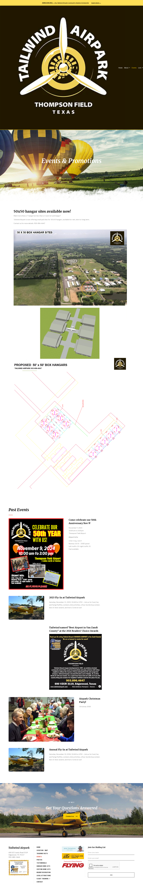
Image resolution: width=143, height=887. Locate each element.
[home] (63, 68)
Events (134, 68)
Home (120, 68)
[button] (127, 68)
